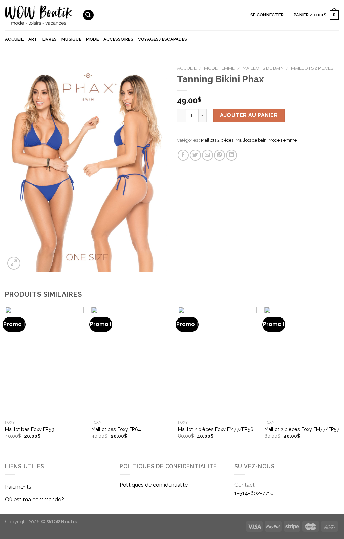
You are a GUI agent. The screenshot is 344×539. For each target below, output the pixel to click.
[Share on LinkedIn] (231, 155)
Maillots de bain (263, 68)
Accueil (14, 39)
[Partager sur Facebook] (183, 155)
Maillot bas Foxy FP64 (116, 429)
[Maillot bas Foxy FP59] (44, 362)
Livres (49, 39)
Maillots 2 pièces (312, 68)
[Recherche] (88, 15)
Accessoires (118, 39)
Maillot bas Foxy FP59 (29, 429)
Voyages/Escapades (162, 39)
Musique (71, 39)
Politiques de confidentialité (154, 485)
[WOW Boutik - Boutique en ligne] (38, 15)
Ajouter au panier (249, 115)
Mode (92, 39)
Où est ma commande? (34, 499)
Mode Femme (219, 68)
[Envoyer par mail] (207, 155)
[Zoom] (13, 263)
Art (33, 39)
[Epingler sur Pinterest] (219, 155)
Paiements (18, 487)
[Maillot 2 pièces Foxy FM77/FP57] (303, 362)
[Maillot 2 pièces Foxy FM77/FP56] (217, 362)
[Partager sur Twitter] (195, 155)
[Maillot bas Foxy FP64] (130, 362)
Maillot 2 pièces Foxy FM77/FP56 (215, 429)
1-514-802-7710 (254, 493)
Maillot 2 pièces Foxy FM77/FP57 (301, 429)
